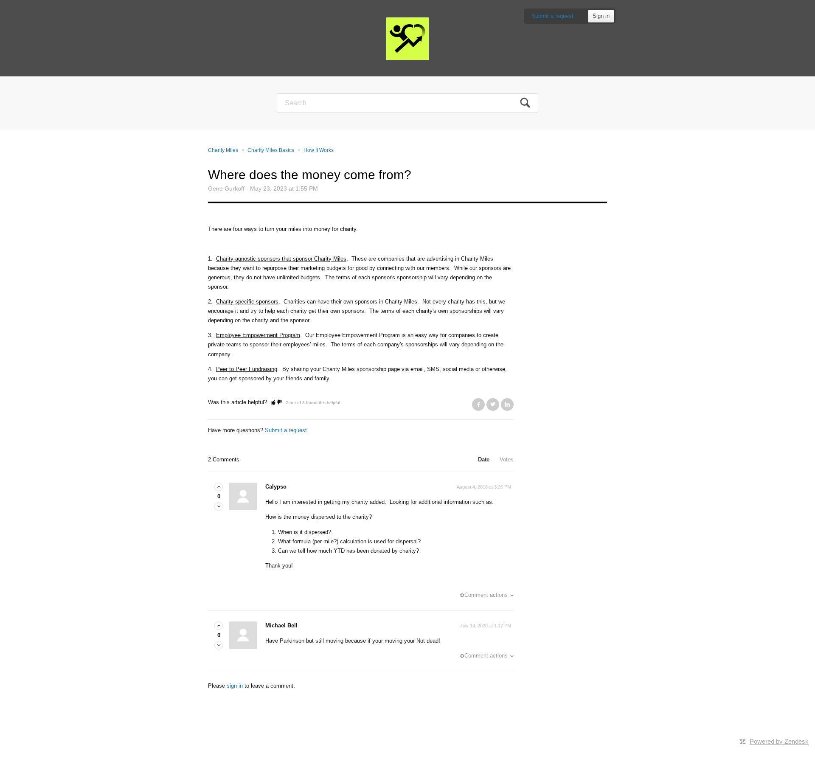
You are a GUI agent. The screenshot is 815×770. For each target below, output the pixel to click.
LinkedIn (507, 404)
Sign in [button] (601, 16)
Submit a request (552, 16)
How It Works (319, 150)
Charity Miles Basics (270, 150)
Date (483, 459)
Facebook (478, 404)
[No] (279, 402)
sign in (235, 686)
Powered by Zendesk (779, 741)
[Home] (407, 38)
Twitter (492, 404)
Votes (507, 459)
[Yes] (273, 402)
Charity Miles (223, 150)
